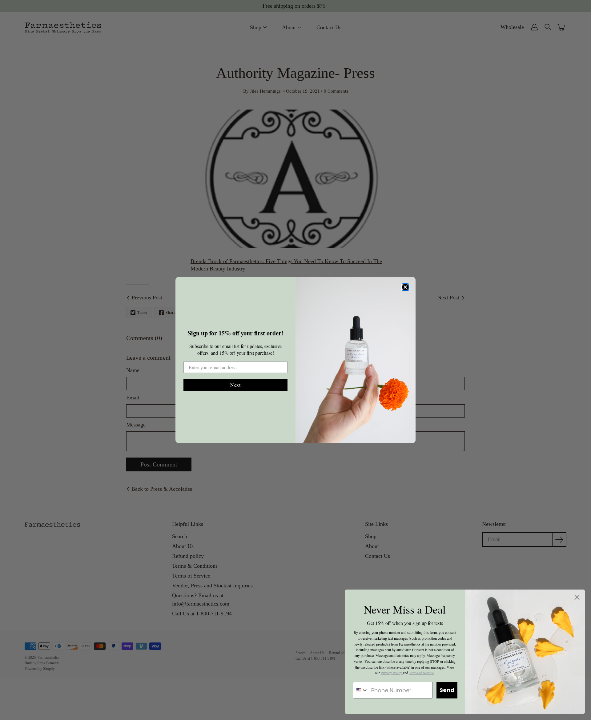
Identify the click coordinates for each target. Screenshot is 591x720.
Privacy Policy (392, 672)
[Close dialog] (405, 287)
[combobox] (360, 690)
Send (447, 690)
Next (235, 385)
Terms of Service (421, 672)
